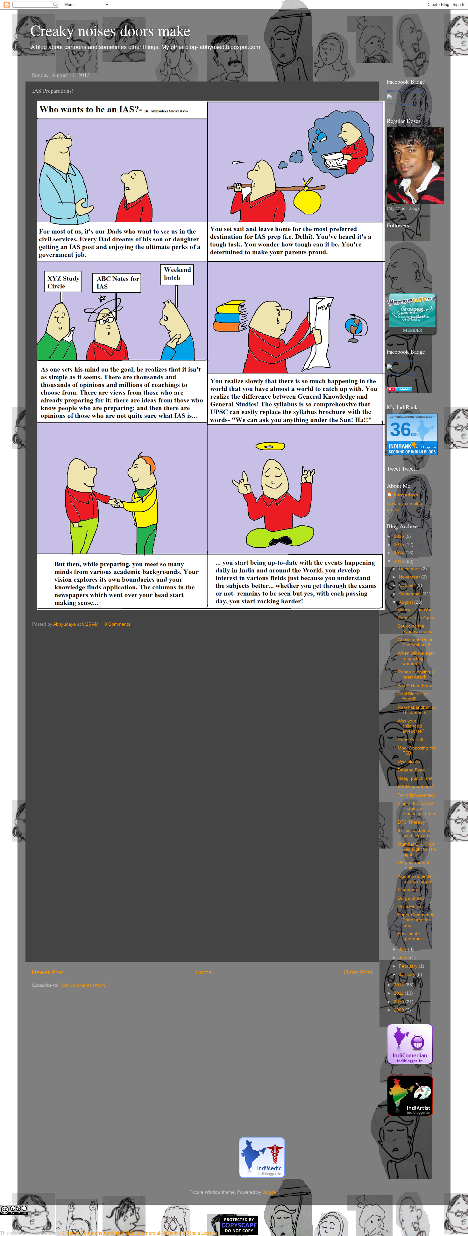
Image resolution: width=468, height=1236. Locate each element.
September (410, 594)
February (409, 966)
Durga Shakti (411, 898)
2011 (399, 993)
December (410, 568)
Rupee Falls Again (416, 617)
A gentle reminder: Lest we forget (416, 879)
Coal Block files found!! (413, 696)
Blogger (270, 1192)
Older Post (358, 972)
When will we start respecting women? (416, 658)
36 (400, 429)
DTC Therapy (411, 822)
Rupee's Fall (410, 739)
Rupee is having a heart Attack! (416, 674)
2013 (399, 561)
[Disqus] (202, 710)
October (407, 585)
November (410, 577)
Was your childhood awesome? (411, 726)
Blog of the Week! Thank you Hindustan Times (417, 808)
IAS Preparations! (415, 786)
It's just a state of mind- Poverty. (415, 833)
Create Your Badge (401, 104)
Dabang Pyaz (411, 770)
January (407, 974)
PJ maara (407, 889)
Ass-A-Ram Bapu (415, 685)
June (404, 957)
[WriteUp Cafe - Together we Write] (412, 334)
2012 (399, 985)
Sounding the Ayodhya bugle (415, 629)
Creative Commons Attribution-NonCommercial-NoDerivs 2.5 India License (139, 1233)
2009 (399, 1010)
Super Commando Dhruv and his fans (416, 920)
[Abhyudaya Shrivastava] (389, 98)
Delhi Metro (409, 906)
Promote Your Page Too (405, 374)
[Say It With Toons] (389, 368)
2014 (399, 553)
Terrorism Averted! (416, 795)
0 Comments (117, 624)
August (406, 602)
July (403, 949)
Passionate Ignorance (410, 936)
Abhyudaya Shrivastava (405, 91)
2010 (399, 1001)
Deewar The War (415, 609)
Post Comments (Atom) (83, 985)
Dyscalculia (409, 761)
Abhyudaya (405, 495)
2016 (399, 536)
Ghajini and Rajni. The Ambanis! (415, 642)
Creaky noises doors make (110, 30)
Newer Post (48, 972)
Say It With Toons (400, 361)
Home (203, 972)
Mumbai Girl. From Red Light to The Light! (417, 849)
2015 (399, 544)
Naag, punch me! (415, 778)
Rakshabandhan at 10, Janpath (417, 710)
